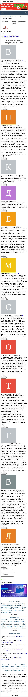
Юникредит (17, 607)
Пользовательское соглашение (14, 672)
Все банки (14, 614)
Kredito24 (16, 623)
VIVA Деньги (17, 619)
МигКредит (9, 624)
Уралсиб (24, 607)
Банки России (10, 16)
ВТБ (12, 607)
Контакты (24, 666)
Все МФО (14, 630)
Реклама (18, 666)
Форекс (12, 666)
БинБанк (9, 605)
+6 (3, 107)
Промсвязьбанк (5, 607)
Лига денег (23, 628)
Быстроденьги (4, 619)
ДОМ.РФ (3, 610)
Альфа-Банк (16, 605)
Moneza (3, 624)
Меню (14, 13)
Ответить (4, 109)
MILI (11, 619)
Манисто (10, 628)
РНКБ (10, 608)
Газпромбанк (17, 603)
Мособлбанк (21, 610)
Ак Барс (23, 608)
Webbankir (3, 621)
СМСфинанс (17, 624)
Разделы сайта (6, 664)
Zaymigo (10, 621)
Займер (23, 621)
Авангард (10, 603)
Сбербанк (3, 603)
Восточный (4, 612)
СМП (15, 610)
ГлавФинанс (17, 621)
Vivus (22, 619)
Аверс (23, 603)
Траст (22, 605)
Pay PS (23, 624)
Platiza (15, 626)
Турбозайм (9, 626)
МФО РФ (22, 664)
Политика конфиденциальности (11, 668)
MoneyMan (23, 623)
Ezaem (11, 623)
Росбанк (10, 612)
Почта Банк (16, 608)
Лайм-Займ (4, 628)
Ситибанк (3, 605)
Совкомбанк (4, 608)
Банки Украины (5, 666)
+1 (3, 376)
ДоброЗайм (21, 626)
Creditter (3, 626)
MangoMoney (4, 623)
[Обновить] (3, 579)
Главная (3, 16)
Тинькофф (9, 610)
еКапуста (16, 628)
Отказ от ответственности (16, 670)
